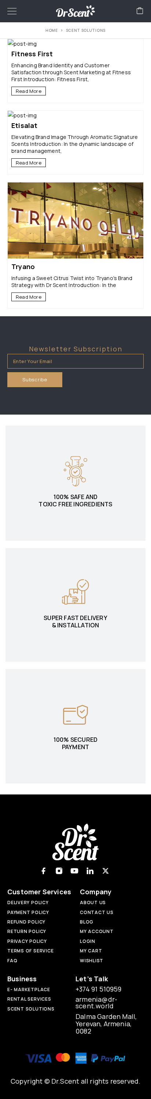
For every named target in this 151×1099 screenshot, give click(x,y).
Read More (28, 91)
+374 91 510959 (99, 989)
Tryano (23, 266)
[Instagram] (59, 871)
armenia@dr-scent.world (96, 1002)
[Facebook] (43, 871)
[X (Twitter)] (105, 871)
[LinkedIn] (90, 871)
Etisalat (24, 125)
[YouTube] (74, 871)
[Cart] (140, 11)
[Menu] (12, 11)
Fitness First (32, 53)
